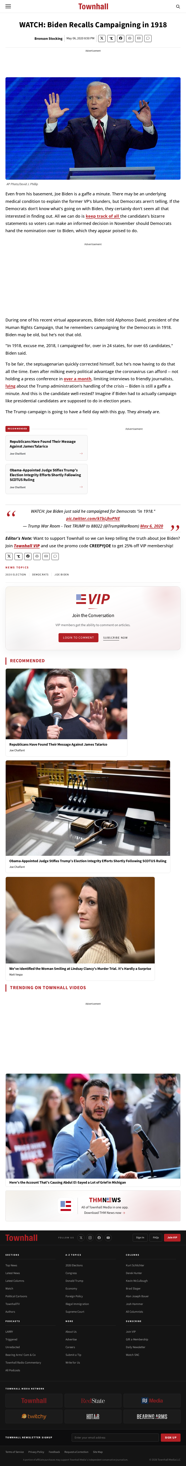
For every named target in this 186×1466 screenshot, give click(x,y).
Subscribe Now (115, 638)
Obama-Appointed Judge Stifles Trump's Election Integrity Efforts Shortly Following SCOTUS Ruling (87, 861)
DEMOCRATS (40, 575)
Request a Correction (76, 1452)
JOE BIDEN (61, 575)
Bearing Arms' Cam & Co (20, 1355)
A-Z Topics (73, 1255)
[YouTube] (108, 1237)
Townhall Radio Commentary (23, 1363)
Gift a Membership (137, 1339)
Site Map (98, 1452)
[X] (81, 1237)
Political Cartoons (16, 1296)
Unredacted (12, 1347)
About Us (71, 1332)
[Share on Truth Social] (111, 38)
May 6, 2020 (151, 526)
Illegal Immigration (77, 1304)
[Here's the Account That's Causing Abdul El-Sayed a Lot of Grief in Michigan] (93, 1125)
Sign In (140, 1238)
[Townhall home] (21, 1238)
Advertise (71, 1339)
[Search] (178, 6)
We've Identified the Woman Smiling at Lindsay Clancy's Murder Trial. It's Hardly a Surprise (80, 968)
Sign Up (171, 1438)
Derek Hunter (134, 1273)
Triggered (11, 1339)
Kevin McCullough (137, 1281)
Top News (11, 1265)
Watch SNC (132, 1355)
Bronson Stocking (48, 38)
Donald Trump (74, 1281)
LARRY (9, 1332)
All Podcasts (12, 1370)
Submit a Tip (73, 1355)
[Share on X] (101, 38)
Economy (71, 1289)
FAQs (156, 1238)
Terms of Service (14, 1452)
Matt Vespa (16, 975)
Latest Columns (14, 1281)
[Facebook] (99, 1237)
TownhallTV (12, 1304)
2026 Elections (74, 1265)
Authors (10, 1312)
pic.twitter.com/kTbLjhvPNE (93, 518)
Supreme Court (75, 1312)
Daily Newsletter (135, 1347)
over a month (77, 378)
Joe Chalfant (17, 750)
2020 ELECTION (15, 575)
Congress (71, 1273)
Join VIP (172, 1238)
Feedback (54, 1452)
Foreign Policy (74, 1296)
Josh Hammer (134, 1304)
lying (10, 386)
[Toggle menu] (8, 6)
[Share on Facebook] (120, 38)
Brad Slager (133, 1289)
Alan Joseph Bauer (137, 1296)
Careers (70, 1347)
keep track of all (103, 216)
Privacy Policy (36, 1452)
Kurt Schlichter (135, 1265)
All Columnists (134, 1312)
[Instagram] (90, 1237)
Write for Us (73, 1363)
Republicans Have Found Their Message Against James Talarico (58, 744)
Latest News (12, 1273)
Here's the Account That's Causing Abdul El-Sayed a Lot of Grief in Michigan (67, 1182)
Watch (9, 1289)
